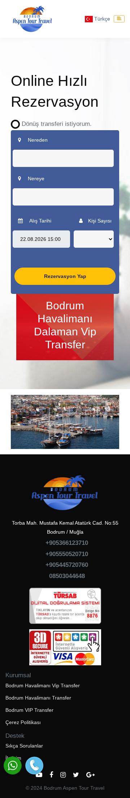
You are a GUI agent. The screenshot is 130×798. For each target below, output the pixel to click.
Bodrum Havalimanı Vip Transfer (42, 685)
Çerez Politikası (23, 722)
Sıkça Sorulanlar (24, 746)
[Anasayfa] (32, 19)
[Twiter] (76, 775)
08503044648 (67, 576)
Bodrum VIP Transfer (29, 710)
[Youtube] (39, 775)
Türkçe (101, 19)
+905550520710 (67, 554)
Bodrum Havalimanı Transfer (38, 698)
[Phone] (34, 766)
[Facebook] (51, 775)
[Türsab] (65, 608)
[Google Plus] (90, 775)
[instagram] (63, 775)
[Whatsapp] (13, 766)
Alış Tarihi (39, 221)
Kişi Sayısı (100, 221)
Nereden (37, 140)
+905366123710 (67, 542)
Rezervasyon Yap (65, 276)
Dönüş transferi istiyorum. (54, 123)
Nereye (35, 178)
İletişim (13, 758)
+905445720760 (67, 564)
